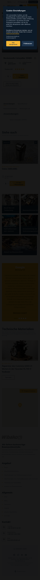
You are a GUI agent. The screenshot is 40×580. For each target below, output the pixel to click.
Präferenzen (28, 43)
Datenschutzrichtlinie (12, 33)
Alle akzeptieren (13, 43)
